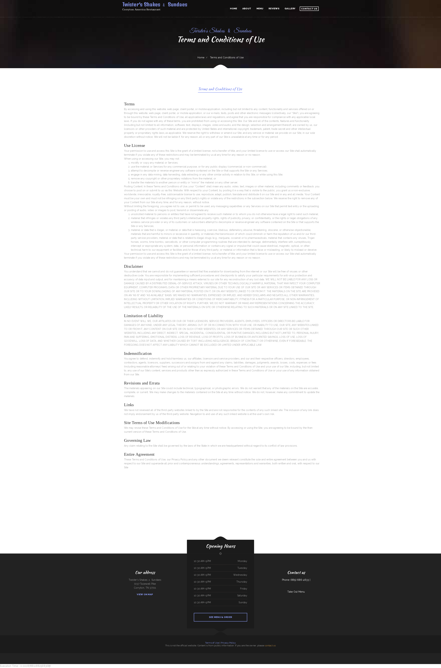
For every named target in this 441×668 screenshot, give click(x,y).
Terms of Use (212, 642)
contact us (270, 645)
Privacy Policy (228, 642)
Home (200, 57)
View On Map (145, 594)
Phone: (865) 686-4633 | (296, 579)
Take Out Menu (296, 591)
